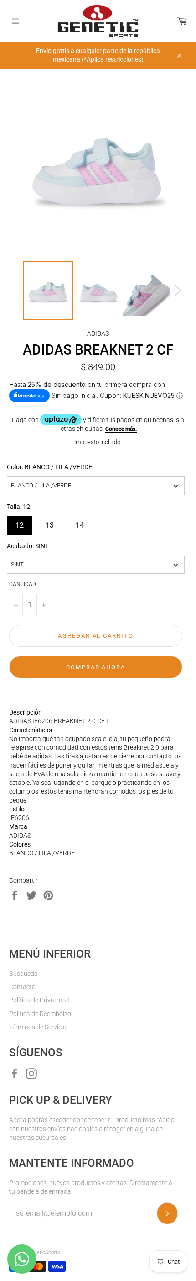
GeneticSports (44, 1252)
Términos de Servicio (38, 1027)
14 (80, 522)
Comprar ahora (95, 667)
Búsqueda (23, 973)
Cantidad (22, 584)
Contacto (22, 986)
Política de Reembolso (40, 1013)
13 (50, 522)
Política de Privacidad (39, 1000)
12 (19, 522)
